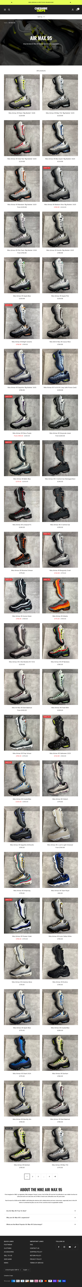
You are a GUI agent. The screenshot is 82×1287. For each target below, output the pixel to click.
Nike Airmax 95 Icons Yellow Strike (60, 936)
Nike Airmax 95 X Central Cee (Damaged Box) (60, 479)
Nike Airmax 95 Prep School (22, 753)
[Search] (9, 10)
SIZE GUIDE (8, 1259)
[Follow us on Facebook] (59, 1247)
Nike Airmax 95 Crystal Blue (22, 799)
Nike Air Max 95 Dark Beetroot (22, 707)
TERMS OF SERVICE (36, 1263)
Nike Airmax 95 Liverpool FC (22, 525)
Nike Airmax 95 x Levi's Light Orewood (60, 845)
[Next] (55, 1176)
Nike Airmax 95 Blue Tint (60, 1165)
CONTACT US (34, 1248)
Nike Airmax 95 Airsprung (22, 890)
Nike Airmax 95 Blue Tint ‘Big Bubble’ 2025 (60, 113)
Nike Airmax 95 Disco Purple (22, 433)
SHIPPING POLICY (36, 1252)
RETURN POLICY (35, 1255)
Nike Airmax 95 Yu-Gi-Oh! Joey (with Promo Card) (60, 387)
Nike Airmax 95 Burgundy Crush (60, 570)
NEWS (6, 1263)
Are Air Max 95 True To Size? (16, 1211)
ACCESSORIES (9, 1252)
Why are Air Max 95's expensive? (18, 1217)
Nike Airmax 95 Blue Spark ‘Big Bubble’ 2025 (60, 159)
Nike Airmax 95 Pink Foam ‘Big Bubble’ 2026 (22, 250)
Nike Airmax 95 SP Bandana (60, 662)
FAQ (31, 1244)
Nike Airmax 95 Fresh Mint (60, 707)
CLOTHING (7, 1248)
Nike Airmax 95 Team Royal (60, 890)
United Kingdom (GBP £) (12, 1270)
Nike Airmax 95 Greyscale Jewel (60, 433)
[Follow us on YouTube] (69, 1247)
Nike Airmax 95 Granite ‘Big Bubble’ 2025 (60, 250)
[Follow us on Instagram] (64, 1247)
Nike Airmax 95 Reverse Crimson (22, 570)
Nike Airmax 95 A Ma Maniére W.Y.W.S (22, 662)
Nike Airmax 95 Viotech (60, 799)
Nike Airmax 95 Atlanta (60, 616)
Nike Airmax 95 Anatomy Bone (22, 982)
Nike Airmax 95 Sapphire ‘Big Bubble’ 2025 (22, 387)
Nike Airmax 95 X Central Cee (60, 525)
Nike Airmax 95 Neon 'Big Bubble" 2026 (22, 113)
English (25, 1270)
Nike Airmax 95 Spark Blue (22, 1028)
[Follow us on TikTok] (75, 1247)
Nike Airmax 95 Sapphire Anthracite (22, 845)
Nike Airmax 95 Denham (60, 1073)
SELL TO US (8, 1255)
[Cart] (77, 10)
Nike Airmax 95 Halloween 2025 (60, 753)
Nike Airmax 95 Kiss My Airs (22, 1119)
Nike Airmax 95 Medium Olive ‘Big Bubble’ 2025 (60, 204)
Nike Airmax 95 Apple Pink (60, 296)
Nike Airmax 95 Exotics (60, 982)
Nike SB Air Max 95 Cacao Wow (60, 342)
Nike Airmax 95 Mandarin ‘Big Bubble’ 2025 (22, 204)
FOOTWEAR (8, 1244)
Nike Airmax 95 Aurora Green (22, 616)
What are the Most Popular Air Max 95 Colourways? (24, 1224)
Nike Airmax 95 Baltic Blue (22, 479)
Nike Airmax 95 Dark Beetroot (60, 1119)
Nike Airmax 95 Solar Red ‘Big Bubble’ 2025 (21, 159)
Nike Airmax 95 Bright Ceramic (22, 342)
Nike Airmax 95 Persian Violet (22, 936)
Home (5, 23)
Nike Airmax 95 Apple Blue (22, 296)
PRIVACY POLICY (36, 1259)
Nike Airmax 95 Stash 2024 (22, 1073)
